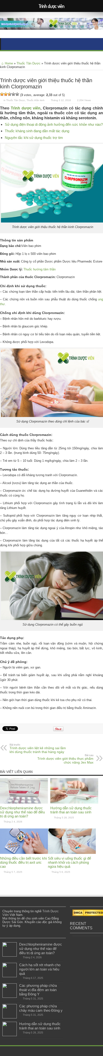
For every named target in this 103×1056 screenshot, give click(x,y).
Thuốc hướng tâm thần (39, 269)
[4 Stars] (13, 94)
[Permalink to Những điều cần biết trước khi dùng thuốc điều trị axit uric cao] (24, 853)
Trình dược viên (26, 108)
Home (9, 63)
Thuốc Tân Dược (28, 63)
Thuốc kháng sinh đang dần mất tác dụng (37, 131)
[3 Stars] (9, 94)
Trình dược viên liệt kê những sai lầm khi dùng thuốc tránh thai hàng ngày (38, 748)
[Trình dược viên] (51, 26)
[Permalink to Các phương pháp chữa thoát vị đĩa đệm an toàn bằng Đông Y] (9, 997)
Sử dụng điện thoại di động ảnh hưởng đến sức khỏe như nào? (54, 124)
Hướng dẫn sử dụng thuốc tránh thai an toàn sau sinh (71, 810)
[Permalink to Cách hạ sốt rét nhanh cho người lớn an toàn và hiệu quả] (9, 976)
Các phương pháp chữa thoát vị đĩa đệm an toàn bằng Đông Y (38, 989)
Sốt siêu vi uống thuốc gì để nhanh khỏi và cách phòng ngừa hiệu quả (69, 862)
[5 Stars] (17, 94)
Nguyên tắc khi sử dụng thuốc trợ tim (34, 138)
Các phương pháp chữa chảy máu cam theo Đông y (41, 1008)
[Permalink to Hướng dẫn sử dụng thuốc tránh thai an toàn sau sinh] (74, 802)
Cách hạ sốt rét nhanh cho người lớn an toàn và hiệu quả (39, 969)
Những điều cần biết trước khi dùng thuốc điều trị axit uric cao (23, 862)
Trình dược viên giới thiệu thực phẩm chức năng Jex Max (65, 759)
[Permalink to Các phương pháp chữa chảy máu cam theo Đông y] (9, 1017)
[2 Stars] (6, 94)
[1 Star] (2, 94)
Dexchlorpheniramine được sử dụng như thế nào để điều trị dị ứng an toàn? (22, 812)
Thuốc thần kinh (36, 100)
